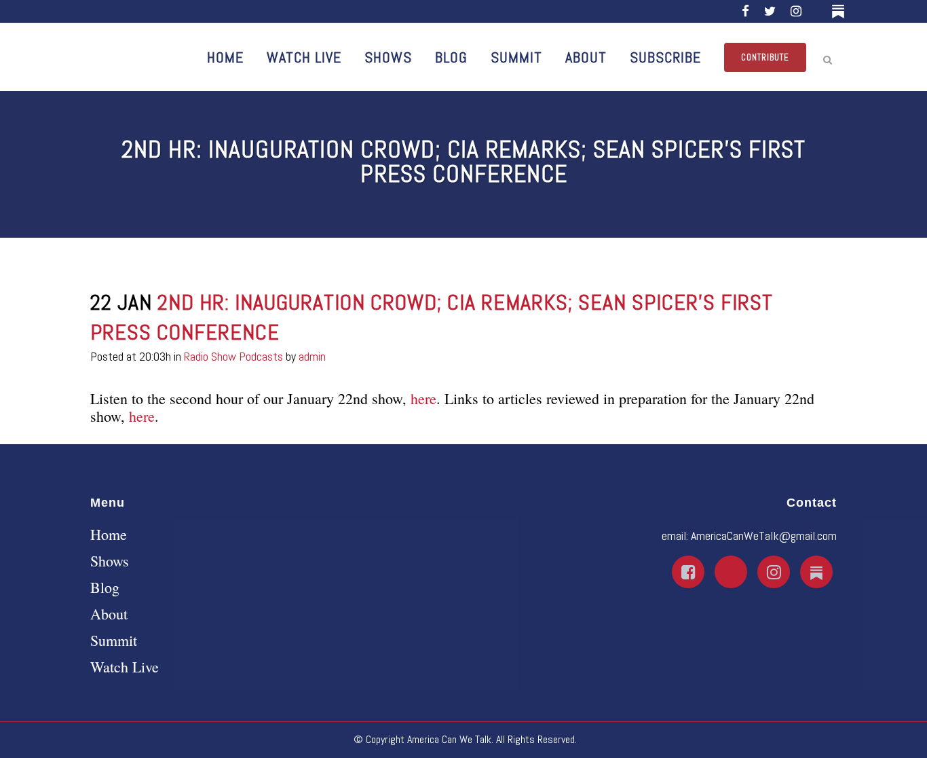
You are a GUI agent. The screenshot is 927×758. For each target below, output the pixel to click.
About (109, 614)
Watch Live (124, 667)
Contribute (765, 57)
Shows (109, 561)
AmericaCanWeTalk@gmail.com (764, 535)
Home (108, 534)
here (423, 398)
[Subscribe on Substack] (840, 11)
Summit (113, 640)
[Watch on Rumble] (818, 11)
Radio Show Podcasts (233, 356)
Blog (104, 587)
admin (312, 356)
